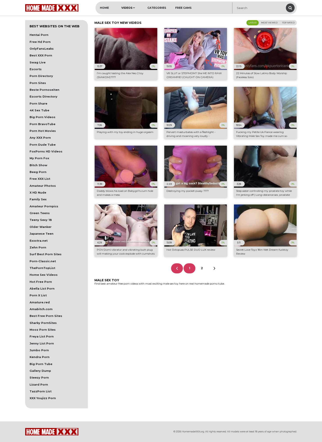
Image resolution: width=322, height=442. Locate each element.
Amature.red (40, 302)
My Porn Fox (39, 158)
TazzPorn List (40, 391)
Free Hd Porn (40, 42)
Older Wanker (40, 227)
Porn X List (38, 295)
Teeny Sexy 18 (41, 220)
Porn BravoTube (42, 124)
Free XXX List (40, 178)
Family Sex (38, 199)
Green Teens (40, 213)
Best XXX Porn (41, 55)
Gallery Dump (40, 370)
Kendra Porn (40, 357)
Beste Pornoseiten (44, 89)
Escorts (36, 69)
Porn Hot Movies (43, 131)
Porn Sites (38, 83)
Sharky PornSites (43, 323)
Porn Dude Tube (43, 144)
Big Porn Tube (41, 364)
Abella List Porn (42, 288)
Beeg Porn (38, 172)
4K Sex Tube (39, 110)
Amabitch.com (41, 309)
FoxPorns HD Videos (46, 151)
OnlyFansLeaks (42, 48)
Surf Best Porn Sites (46, 254)
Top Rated (288, 22)
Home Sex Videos (44, 274)
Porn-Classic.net (43, 261)
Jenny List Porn (42, 343)
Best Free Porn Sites (46, 316)
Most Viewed (269, 22)
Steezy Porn (39, 377)
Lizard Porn (39, 384)
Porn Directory (41, 76)
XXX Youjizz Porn (43, 398)
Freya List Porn (42, 336)
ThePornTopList (42, 268)
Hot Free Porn (41, 281)
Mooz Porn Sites (43, 329)
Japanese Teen (41, 233)
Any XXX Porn (40, 137)
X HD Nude (38, 192)
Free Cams (183, 7)
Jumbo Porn (39, 350)
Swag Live (38, 62)
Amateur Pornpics (44, 206)
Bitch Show (38, 165)
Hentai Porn (39, 35)
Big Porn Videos (42, 117)
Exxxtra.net (39, 240)
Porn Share (38, 103)
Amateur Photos (43, 185)
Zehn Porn (38, 247)
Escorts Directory (43, 96)
